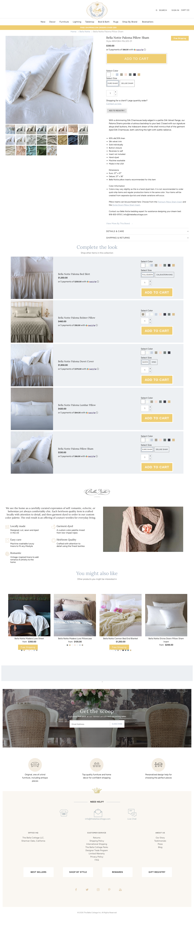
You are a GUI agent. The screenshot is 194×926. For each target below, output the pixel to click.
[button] (147, 49)
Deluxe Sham (127, 83)
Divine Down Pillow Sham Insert (126, 205)
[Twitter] (86, 890)
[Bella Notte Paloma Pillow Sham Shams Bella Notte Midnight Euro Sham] (73, 140)
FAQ (97, 860)
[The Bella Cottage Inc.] (97, 3)
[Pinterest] (109, 890)
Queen (145, 362)
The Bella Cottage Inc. (92, 912)
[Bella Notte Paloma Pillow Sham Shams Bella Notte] (10, 129)
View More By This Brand (118, 223)
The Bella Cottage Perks (96, 847)
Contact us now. (114, 103)
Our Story (160, 837)
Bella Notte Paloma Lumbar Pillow (77, 405)
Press (160, 844)
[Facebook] (75, 890)
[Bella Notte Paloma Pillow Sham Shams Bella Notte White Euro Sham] (49, 80)
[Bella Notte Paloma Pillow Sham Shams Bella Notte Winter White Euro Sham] (21, 140)
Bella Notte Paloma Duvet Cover (76, 361)
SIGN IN (175, 10)
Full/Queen (147, 275)
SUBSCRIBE (117, 724)
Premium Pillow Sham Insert (170, 202)
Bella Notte (84, 31)
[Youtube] (120, 890)
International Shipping (96, 844)
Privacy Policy (96, 856)
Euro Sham (113, 83)
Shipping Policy (96, 841)
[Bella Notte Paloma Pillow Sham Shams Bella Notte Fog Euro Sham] (31, 129)
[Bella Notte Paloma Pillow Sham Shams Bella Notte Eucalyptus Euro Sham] (41, 140)
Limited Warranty (97, 853)
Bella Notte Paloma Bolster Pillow (76, 317)
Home (73, 31)
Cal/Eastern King (164, 275)
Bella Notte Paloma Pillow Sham (75, 448)
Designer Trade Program (97, 850)
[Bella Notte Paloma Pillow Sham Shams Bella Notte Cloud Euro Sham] (21, 129)
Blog (160, 847)
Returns (96, 837)
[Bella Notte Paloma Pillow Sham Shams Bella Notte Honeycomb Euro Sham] (62, 140)
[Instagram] (98, 890)
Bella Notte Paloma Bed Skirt (74, 274)
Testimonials (160, 841)
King (154, 362)
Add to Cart (136, 58)
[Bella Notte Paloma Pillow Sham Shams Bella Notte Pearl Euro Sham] (62, 129)
